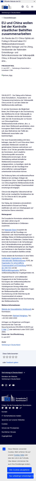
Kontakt (4, 412)
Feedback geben (12, 362)
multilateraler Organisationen (12, 258)
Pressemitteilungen (10, 17)
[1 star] (4, 357)
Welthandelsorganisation (10, 270)
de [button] (22, 6)
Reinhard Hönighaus (20, 316)
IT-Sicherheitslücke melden (11, 416)
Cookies (5, 424)
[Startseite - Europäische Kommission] (6, 6)
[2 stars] (6, 357)
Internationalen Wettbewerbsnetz (14, 261)
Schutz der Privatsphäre (10, 428)
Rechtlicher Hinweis (9, 432)
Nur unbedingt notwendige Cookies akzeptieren (21, 476)
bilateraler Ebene (11, 230)
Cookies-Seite (19, 455)
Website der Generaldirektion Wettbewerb (16, 309)
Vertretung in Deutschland (11, 345)
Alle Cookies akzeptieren (19, 470)
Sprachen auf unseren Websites (13, 420)
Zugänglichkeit (7, 436)
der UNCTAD (6, 268)
